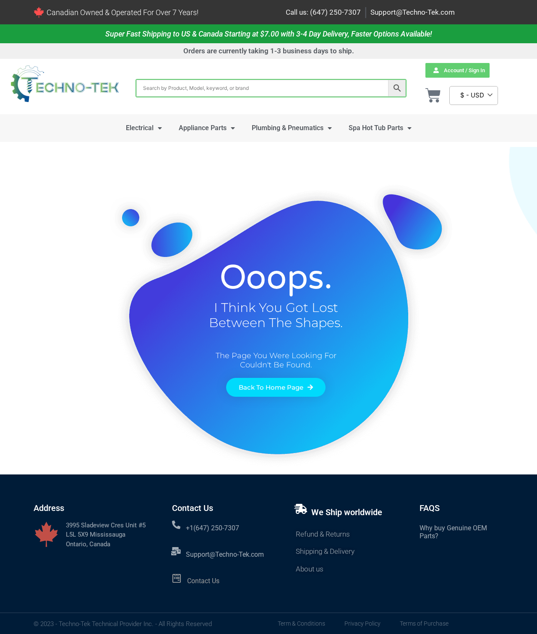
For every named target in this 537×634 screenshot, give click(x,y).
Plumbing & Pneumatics (287, 128)
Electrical (140, 128)
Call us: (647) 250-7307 (323, 12)
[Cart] (433, 95)
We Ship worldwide (346, 512)
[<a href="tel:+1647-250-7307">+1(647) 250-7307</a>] (176, 525)
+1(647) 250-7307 (212, 528)
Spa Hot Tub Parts (376, 128)
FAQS (430, 508)
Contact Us (203, 581)
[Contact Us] (177, 578)
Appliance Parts (203, 128)
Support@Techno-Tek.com (412, 12)
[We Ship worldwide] (301, 509)
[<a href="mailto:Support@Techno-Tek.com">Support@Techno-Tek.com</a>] (176, 551)
